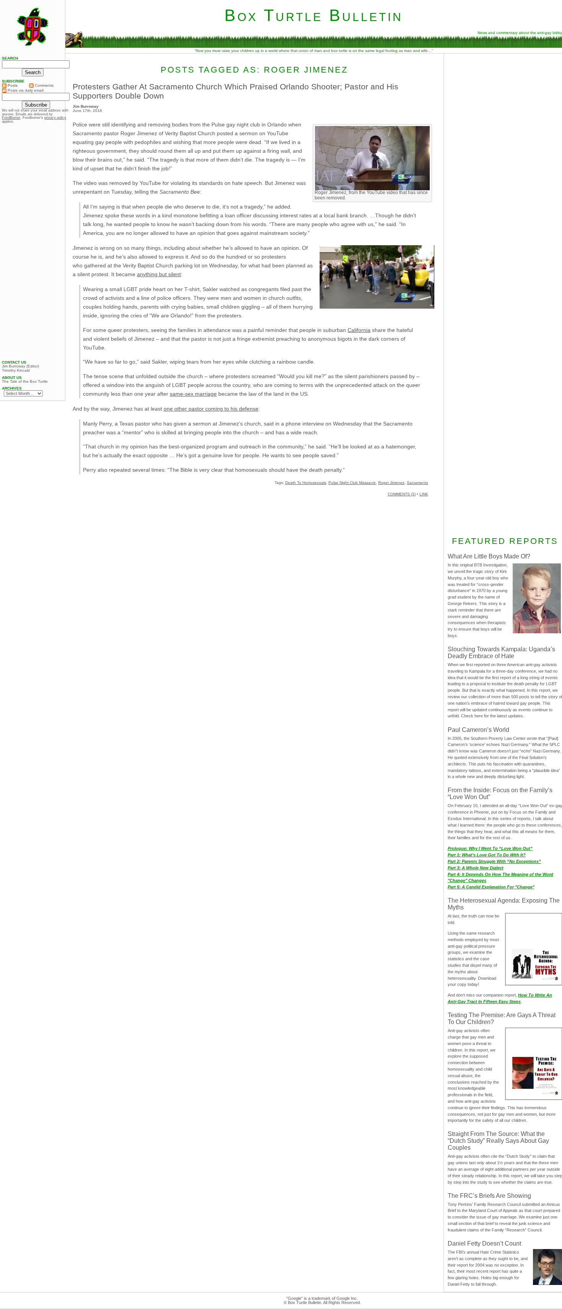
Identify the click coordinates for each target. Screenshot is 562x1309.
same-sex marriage (193, 394)
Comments (44, 85)
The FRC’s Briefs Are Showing (489, 1196)
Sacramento (417, 483)
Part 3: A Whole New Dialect (476, 868)
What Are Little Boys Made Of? (489, 556)
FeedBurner (11, 118)
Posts (12, 85)
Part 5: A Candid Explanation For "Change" (491, 887)
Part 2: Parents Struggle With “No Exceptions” (494, 861)
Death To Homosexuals (305, 483)
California (359, 330)
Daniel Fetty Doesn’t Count (484, 1243)
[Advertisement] (32, 241)
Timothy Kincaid (16, 370)
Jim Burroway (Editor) (20, 366)
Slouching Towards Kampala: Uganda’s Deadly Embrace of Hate (501, 652)
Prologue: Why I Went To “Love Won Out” (490, 848)
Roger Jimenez (391, 483)
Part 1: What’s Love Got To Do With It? (487, 855)
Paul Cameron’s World (478, 730)
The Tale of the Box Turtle (25, 381)
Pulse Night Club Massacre (352, 483)
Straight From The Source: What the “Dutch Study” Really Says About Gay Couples (498, 1141)
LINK (423, 494)
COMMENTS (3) (402, 494)
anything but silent (159, 274)
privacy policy (55, 118)
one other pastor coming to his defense (211, 409)
